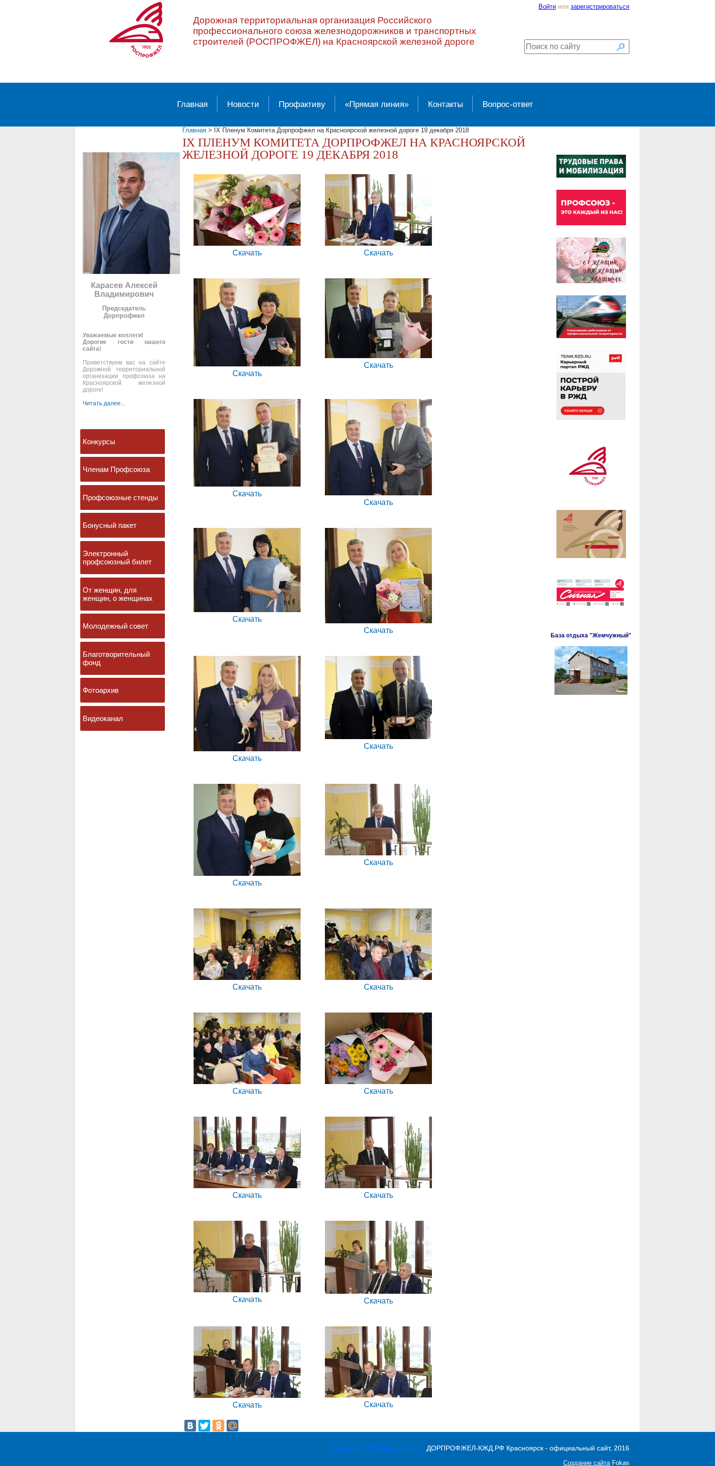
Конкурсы (99, 441)
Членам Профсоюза (116, 469)
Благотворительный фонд (116, 658)
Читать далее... (104, 403)
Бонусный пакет (110, 525)
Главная (192, 104)
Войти (547, 6)
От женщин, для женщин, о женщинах (118, 594)
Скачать (247, 253)
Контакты (445, 104)
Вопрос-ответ (508, 104)
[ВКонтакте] (190, 1425)
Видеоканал (103, 718)
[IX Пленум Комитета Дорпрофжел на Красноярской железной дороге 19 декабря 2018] (247, 245)
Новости (243, 104)
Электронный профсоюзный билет (117, 557)
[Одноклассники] (218, 1425)
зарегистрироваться (600, 6)
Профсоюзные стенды (120, 497)
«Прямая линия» (377, 104)
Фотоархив (101, 690)
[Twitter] (204, 1425)
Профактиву (302, 104)
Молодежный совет (115, 626)
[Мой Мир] (232, 1425)
